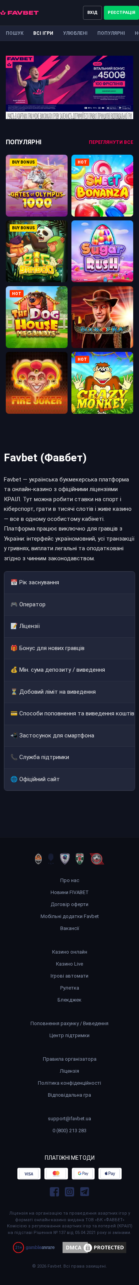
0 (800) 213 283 (69, 1130)
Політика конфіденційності (69, 1083)
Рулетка (69, 988)
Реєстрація (121, 12)
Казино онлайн (69, 952)
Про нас (69, 880)
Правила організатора (70, 1059)
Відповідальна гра (69, 1095)
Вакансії (69, 928)
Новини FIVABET (70, 892)
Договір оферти (69, 904)
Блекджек (69, 1000)
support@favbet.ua (69, 1118)
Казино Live (69, 964)
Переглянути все (111, 142)
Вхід (92, 12)
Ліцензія (69, 1071)
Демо (37, 196)
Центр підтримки (69, 1035)
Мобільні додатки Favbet (70, 916)
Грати (36, 179)
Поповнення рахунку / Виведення (69, 1023)
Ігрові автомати (69, 976)
